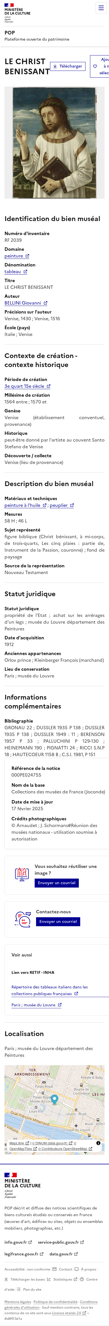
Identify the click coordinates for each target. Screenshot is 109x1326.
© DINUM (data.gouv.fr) (49, 1143)
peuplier (59, 505)
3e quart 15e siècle (24, 386)
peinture (13, 255)
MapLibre (17, 1143)
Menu (101, 7)
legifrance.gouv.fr (21, 1254)
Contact (65, 1269)
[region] (54, 1110)
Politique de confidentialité (55, 1301)
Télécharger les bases (28, 1279)
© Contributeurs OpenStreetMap (62, 1148)
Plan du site (32, 1289)
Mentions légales (17, 1301)
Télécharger (71, 66)
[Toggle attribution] (98, 1143)
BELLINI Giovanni (22, 302)
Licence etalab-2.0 (66, 1313)
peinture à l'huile (22, 505)
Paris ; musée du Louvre (33, 1005)
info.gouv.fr (15, 1242)
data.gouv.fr (61, 1254)
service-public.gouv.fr (58, 1242)
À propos (88, 1269)
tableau (12, 271)
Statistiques (62, 1279)
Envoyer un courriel (56, 883)
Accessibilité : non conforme (27, 1269)
